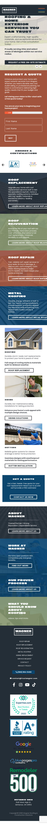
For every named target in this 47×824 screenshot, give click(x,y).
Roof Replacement (25, 645)
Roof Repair (24, 641)
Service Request (25, 659)
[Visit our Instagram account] (20, 685)
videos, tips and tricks (18, 618)
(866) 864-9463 (24, 672)
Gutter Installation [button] (20, 465)
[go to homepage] (9, 10)
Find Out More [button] (20, 565)
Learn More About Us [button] (24, 531)
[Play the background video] (40, 66)
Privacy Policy (24, 666)
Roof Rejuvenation (24, 648)
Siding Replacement (24, 655)
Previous (3, 164)
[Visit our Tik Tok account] (33, 685)
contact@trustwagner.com (24, 678)
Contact (24, 662)
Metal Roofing (24, 652)
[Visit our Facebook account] (14, 685)
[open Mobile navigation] (41, 10)
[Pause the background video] (36, 66)
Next (10, 138)
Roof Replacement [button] (19, 370)
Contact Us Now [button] (23, 497)
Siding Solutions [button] (18, 418)
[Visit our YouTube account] (27, 685)
